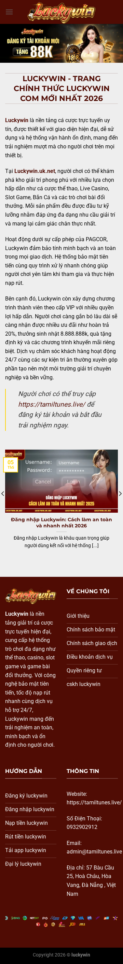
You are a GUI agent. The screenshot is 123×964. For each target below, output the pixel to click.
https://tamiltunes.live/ (51, 404)
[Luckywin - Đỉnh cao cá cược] (61, 11)
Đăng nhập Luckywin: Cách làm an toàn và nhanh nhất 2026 (61, 522)
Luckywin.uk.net (34, 171)
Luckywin (16, 120)
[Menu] (9, 11)
